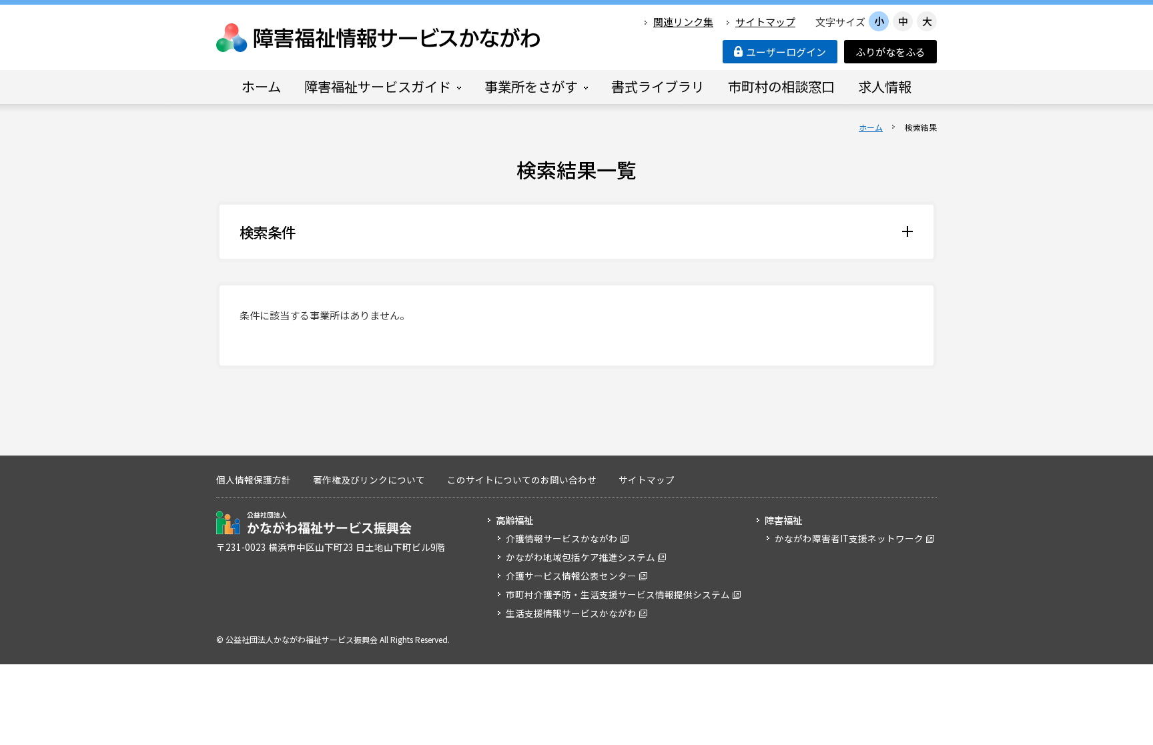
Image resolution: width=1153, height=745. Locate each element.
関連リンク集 (683, 22)
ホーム (871, 127)
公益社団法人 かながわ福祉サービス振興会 (314, 522)
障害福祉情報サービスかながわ (379, 37)
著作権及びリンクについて (369, 479)
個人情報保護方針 (253, 479)
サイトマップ (765, 22)
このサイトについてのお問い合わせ (522, 479)
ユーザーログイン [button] (786, 52)
